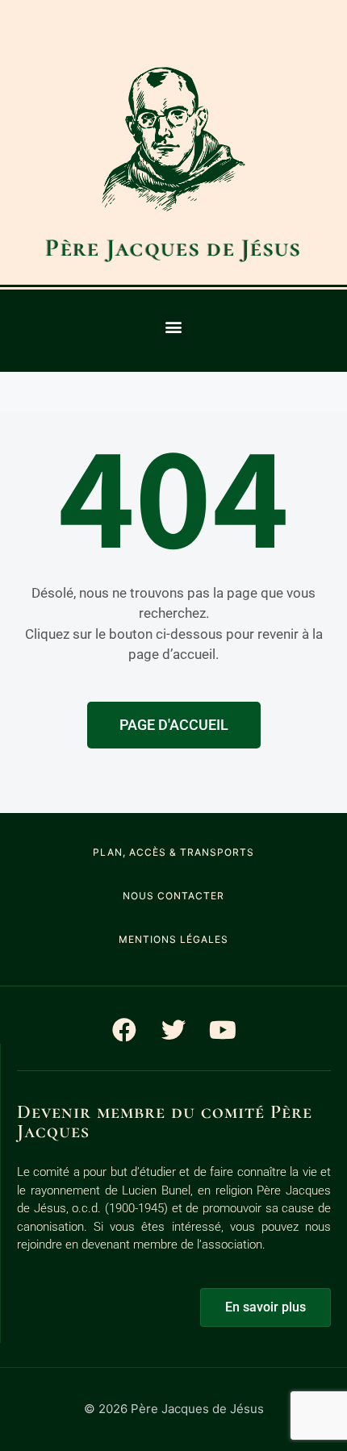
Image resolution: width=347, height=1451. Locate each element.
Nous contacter (173, 896)
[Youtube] (223, 1030)
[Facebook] (124, 1030)
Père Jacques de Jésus (173, 247)
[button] (174, 327)
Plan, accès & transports (173, 852)
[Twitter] (173, 1030)
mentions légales (173, 939)
